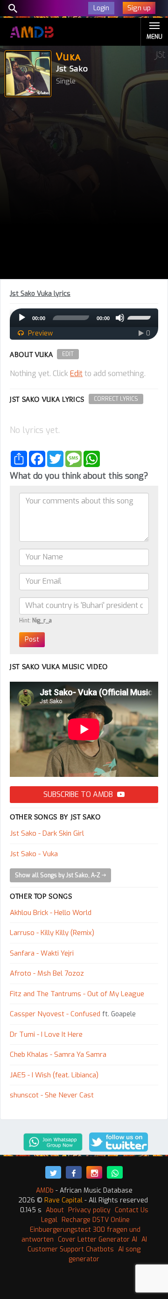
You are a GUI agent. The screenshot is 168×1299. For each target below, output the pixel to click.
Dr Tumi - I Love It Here (46, 1034)
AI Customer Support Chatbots (87, 1244)
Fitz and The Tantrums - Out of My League (77, 994)
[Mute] (120, 317)
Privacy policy (89, 1210)
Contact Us (131, 1210)
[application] (84, 317)
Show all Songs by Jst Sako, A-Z (58, 875)
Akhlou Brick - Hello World (50, 912)
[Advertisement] (84, 190)
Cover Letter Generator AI (97, 1239)
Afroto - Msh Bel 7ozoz (47, 973)
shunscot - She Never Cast (52, 1095)
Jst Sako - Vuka (34, 854)
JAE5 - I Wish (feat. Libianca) (54, 1075)
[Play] (22, 317)
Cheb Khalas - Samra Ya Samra (58, 1054)
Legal (49, 1219)
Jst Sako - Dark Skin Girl (47, 833)
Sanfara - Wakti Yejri (42, 953)
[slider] (140, 316)
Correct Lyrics (116, 399)
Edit (68, 354)
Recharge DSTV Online (96, 1219)
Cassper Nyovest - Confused (55, 1014)
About (55, 1210)
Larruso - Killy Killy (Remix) (52, 932)
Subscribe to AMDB (79, 794)
